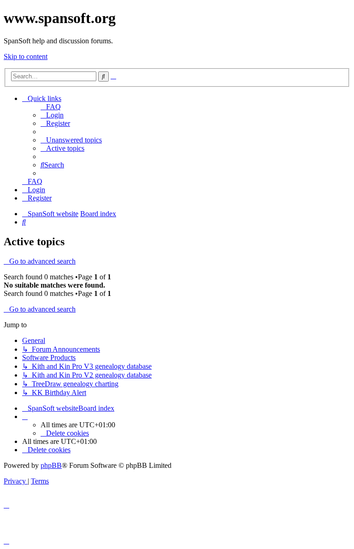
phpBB (51, 465)
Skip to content (25, 56)
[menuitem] (51, 107)
